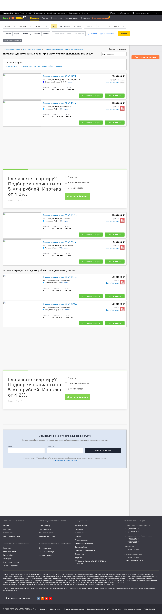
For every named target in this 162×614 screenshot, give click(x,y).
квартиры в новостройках (43, 66)
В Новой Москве (75, 188)
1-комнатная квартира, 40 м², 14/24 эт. (60, 76)
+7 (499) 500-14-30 (132, 549)
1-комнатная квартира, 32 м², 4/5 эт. (59, 103)
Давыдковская (65, 219)
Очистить (93, 34)
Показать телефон (92, 96)
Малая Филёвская (66, 246)
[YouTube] (46, 598)
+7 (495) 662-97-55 (132, 528)
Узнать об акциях (103, 450)
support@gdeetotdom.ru (134, 560)
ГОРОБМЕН (114, 80)
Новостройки (56, 18)
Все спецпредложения (145, 57)
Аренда (45, 18)
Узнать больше (115, 96)
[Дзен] (50, 598)
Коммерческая (71, 18)
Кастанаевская (65, 280)
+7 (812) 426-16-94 (132, 532)
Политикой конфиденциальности (65, 460)
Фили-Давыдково (53, 80)
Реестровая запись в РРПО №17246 (101, 582)
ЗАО (44, 80)
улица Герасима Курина (68, 80)
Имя (10, 446)
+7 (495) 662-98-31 (132, 539)
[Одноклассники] (42, 598)
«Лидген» (29, 582)
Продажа (34, 18)
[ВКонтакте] (38, 598)
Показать (124, 34)
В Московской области (78, 183)
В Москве (72, 177)
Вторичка (77, 26)
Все (54, 26)
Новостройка (64, 26)
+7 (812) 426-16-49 (132, 542)
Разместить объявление (19, 598)
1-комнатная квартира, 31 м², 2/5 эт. (59, 242)
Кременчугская (65, 107)
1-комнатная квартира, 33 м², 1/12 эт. (60, 215)
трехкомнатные (26, 66)
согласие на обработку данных (126, 588)
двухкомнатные (11, 66)
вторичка (59, 66)
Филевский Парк (53, 280)
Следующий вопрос (77, 196)
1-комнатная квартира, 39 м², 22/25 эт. (60, 304)
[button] (39, 87)
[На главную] (15, 18)
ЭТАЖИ (116, 107)
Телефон (50, 446)
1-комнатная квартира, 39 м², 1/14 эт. (60, 277)
